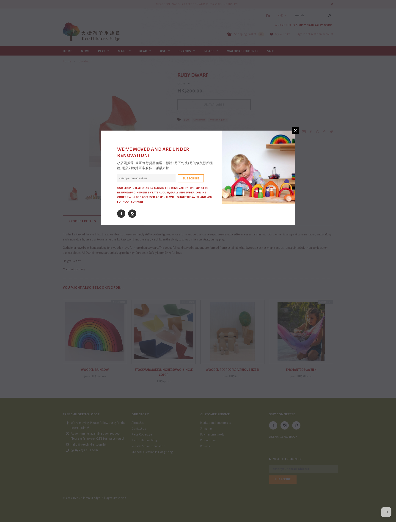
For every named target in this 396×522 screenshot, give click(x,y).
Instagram (132, 213)
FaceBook (121, 213)
